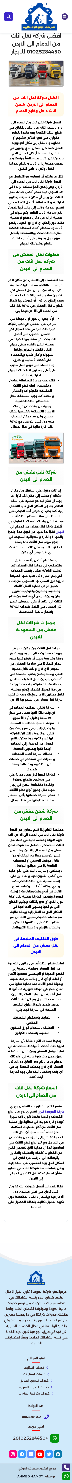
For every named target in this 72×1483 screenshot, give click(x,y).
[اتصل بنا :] (66, 1467)
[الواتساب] (66, 1476)
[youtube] (40, 1454)
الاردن (60, 531)
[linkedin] (31, 1454)
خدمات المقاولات (34, 1374)
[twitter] (49, 1454)
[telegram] (22, 1454)
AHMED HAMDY (30, 1476)
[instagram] (13, 1454)
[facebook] (58, 1454)
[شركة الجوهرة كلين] (39, 16)
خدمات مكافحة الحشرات (34, 1393)
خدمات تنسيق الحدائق (34, 1380)
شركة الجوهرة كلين (51, 1111)
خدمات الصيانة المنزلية (34, 1387)
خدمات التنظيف (34, 1368)
